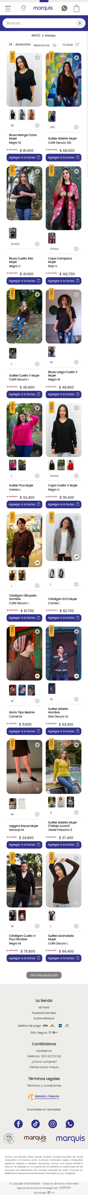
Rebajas (50, 35)
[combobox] (44, 23)
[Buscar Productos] (80, 23)
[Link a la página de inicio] (36, 35)
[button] (12, 115)
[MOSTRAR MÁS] (44, 975)
